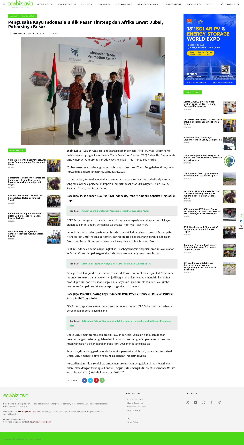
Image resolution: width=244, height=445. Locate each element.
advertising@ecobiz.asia (40, 421)
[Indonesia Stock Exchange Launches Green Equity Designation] (229, 143)
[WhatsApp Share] (241, 215)
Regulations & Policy (28, 16)
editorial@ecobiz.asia (27, 411)
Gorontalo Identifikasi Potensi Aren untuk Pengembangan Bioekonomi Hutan (27, 162)
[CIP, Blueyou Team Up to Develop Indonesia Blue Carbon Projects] (229, 178)
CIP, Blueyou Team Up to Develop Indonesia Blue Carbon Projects (201, 174)
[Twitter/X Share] (241, 226)
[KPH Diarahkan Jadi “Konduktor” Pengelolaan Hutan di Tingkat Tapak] (53, 201)
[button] (238, 4)
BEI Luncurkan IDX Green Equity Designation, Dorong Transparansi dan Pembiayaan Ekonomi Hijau (202, 211)
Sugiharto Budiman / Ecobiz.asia (28, 33)
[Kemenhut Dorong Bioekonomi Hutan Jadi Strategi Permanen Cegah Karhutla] (53, 219)
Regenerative (14, 16)
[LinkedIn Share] (241, 220)
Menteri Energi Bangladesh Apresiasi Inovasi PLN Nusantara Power (25, 233)
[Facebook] (84, 380)
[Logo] (54, 396)
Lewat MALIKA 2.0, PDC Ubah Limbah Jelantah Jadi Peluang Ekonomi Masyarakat (200, 104)
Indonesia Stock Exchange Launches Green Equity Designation (203, 138)
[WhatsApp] (102, 380)
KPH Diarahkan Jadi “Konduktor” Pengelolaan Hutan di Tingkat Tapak (25, 197)
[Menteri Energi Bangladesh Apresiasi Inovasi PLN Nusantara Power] (53, 237)
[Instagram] (203, 402)
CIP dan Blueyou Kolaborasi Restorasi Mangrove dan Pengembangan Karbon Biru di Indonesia (200, 266)
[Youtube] (195, 402)
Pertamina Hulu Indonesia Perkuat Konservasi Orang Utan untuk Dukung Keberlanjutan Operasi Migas (26, 181)
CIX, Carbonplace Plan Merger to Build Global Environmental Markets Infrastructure (203, 157)
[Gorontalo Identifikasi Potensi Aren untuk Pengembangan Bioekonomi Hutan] (53, 165)
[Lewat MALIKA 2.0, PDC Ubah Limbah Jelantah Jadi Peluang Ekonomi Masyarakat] (229, 107)
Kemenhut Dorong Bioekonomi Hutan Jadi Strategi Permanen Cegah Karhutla (24, 215)
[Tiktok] (219, 402)
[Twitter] (90, 380)
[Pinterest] (96, 380)
